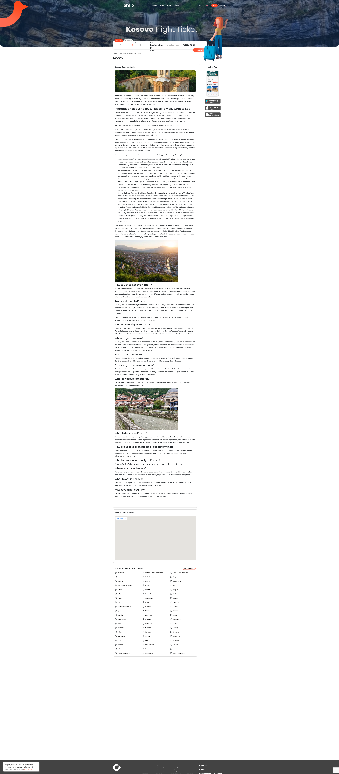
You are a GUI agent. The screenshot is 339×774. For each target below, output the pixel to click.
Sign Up (214, 5)
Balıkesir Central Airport (176, 773)
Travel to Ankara (145, 767)
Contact (202, 769)
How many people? (186, 42)
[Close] (37, 764)
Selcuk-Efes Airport (175, 767)
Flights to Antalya (160, 767)
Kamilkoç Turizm (188, 767)
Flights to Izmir (159, 765)
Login (221, 5)
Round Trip (128, 41)
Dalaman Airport (174, 771)
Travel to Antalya (146, 771)
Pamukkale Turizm (189, 773)
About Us (203, 765)
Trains (169, 5)
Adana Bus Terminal (175, 765)
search (200, 50)
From (116, 42)
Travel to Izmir (145, 769)
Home (115, 54)
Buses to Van (159, 773)
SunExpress (187, 769)
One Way (118, 41)
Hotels (177, 5)
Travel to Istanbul (146, 765)
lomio (128, 5)
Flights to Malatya (160, 771)
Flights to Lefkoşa (160, 769)
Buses (162, 5)
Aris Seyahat (188, 765)
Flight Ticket (123, 54)
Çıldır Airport (173, 769)
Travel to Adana (145, 773)
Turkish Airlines (188, 771)
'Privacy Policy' (28, 769)
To (135, 42)
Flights (154, 5)
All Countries (188, 568)
